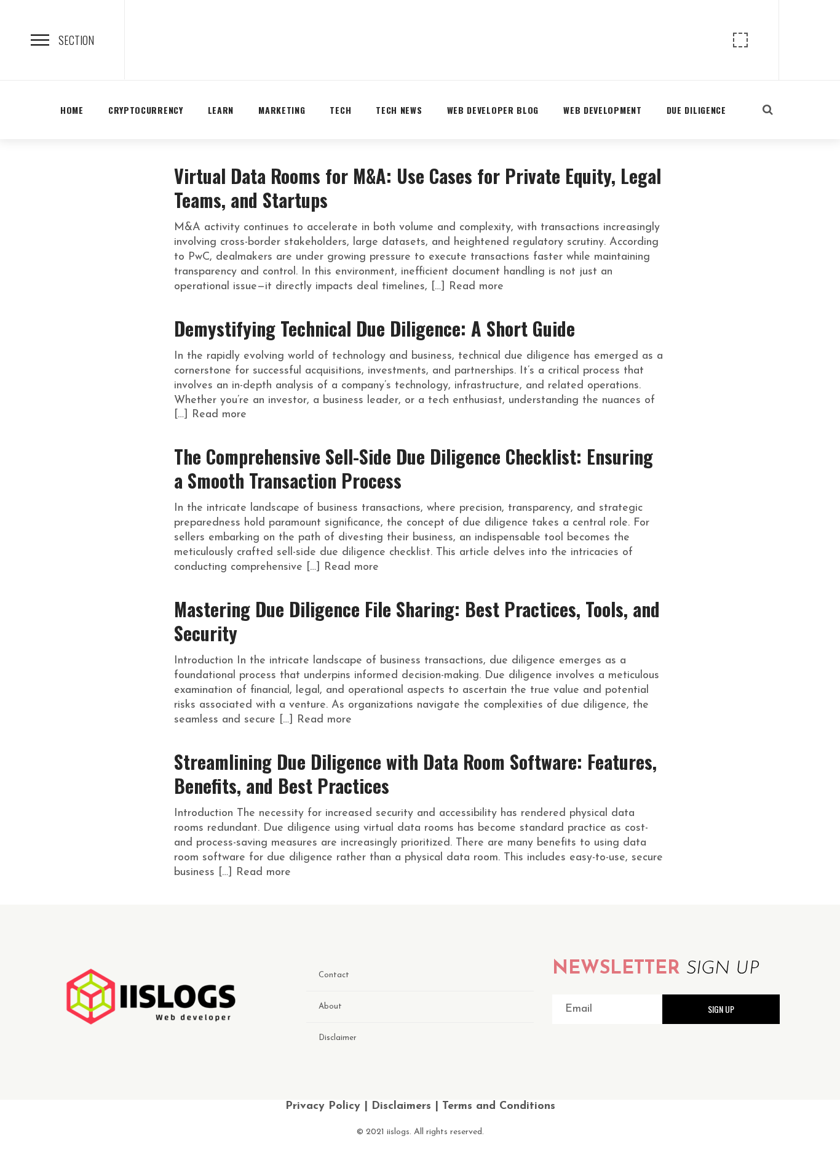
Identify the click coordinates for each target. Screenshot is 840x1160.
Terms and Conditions (498, 1106)
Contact (334, 975)
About (330, 1006)
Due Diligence (696, 109)
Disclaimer (338, 1038)
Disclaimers (401, 1106)
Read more (476, 286)
